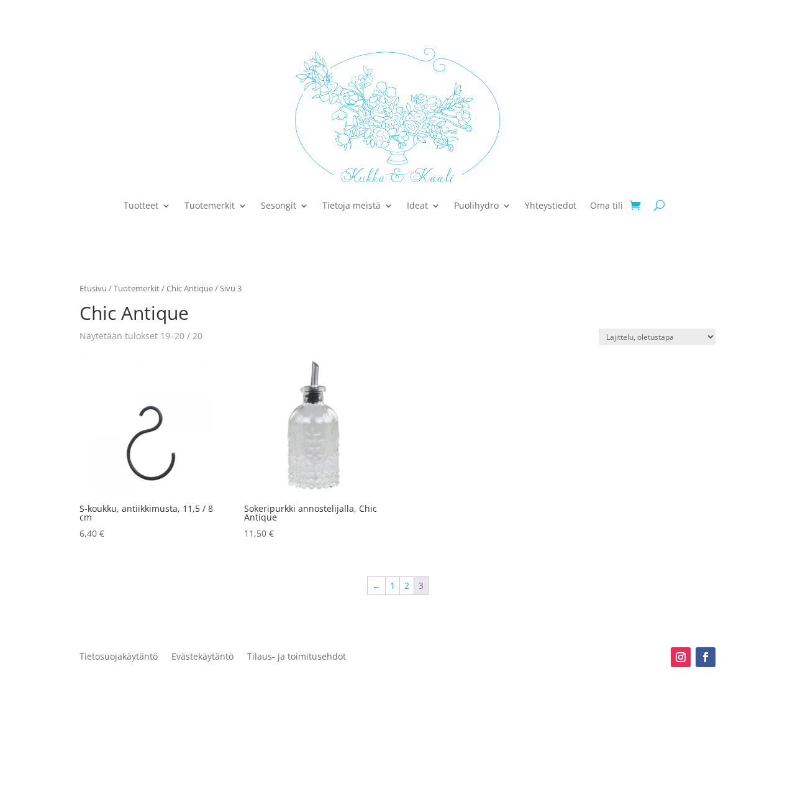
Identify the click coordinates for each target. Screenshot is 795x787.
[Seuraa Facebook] (706, 657)
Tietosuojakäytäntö (119, 657)
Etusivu (93, 288)
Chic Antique (189, 288)
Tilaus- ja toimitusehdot (296, 657)
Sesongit (278, 205)
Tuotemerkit (209, 205)
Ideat (417, 205)
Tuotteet (141, 205)
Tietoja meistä (351, 205)
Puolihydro (476, 205)
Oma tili (606, 205)
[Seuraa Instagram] (681, 657)
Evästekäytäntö (202, 657)
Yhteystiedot (550, 205)
